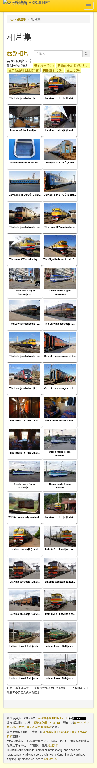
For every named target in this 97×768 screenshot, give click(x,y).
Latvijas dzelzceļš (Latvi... (60, 98)
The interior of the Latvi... (25, 420)
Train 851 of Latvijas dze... (60, 613)
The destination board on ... (24, 162)
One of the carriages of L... (60, 356)
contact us (50, 759)
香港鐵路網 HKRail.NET (52, 718)
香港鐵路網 (18, 19)
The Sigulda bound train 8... (59, 259)
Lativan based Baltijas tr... (24, 646)
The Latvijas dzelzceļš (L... (24, 98)
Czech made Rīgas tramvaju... (24, 292)
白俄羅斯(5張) (53, 70)
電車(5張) (73, 70)
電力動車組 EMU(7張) (23, 70)
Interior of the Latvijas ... (24, 130)
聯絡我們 (53, 745)
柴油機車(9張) (44, 65)
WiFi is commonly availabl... (24, 517)
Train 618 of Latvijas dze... (60, 549)
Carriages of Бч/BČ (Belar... (60, 162)
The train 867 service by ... (59, 227)
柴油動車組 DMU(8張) (73, 65)
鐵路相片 (18, 53)
